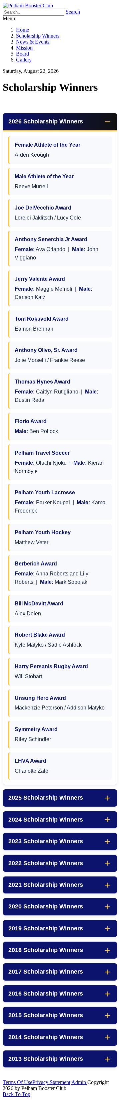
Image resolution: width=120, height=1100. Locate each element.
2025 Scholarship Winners (45, 797)
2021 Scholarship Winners (45, 884)
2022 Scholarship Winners (45, 863)
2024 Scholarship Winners (45, 819)
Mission (24, 48)
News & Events (32, 42)
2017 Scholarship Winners (45, 971)
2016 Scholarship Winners (45, 993)
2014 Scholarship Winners (45, 1037)
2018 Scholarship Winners (45, 950)
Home (22, 30)
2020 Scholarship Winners (45, 906)
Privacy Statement (51, 1082)
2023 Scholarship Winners (45, 841)
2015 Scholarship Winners (45, 1015)
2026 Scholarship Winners (45, 121)
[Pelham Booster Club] (28, 5)
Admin (79, 1082)
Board (22, 54)
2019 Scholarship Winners (45, 928)
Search (73, 12)
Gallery (24, 60)
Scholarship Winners (37, 36)
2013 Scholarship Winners (45, 1058)
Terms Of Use (17, 1082)
